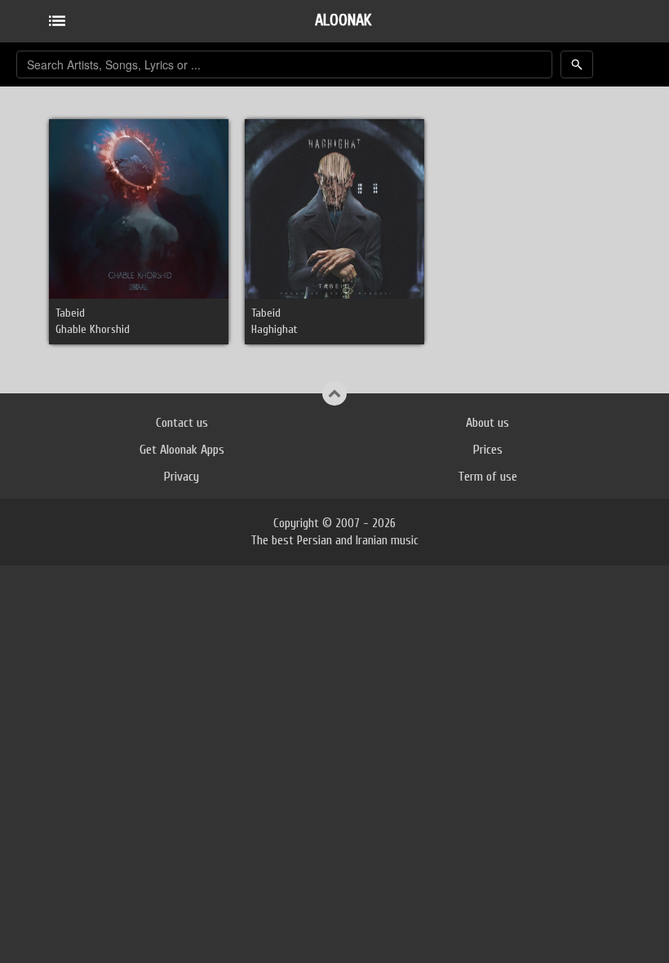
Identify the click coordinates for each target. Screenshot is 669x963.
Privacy (181, 476)
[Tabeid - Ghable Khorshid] (138, 208)
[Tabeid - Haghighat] (334, 208)
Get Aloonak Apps (182, 449)
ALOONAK (343, 20)
